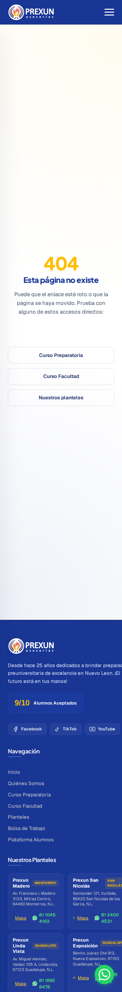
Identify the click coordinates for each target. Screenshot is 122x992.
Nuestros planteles (61, 397)
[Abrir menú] (109, 12)
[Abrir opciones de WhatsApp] (104, 974)
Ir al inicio (61, 334)
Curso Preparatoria (61, 355)
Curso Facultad (61, 376)
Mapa (20, 918)
